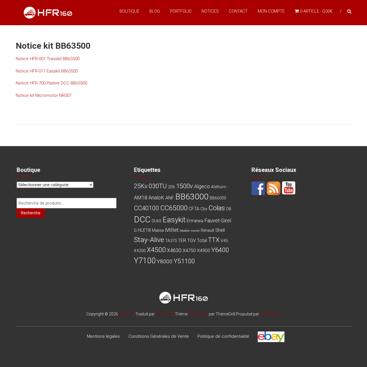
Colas (216, 208)
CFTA (194, 208)
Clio (203, 209)
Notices (210, 11)
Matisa (158, 230)
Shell (220, 230)
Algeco (202, 186)
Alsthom (218, 187)
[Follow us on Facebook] (258, 188)
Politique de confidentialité (223, 336)
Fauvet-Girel (217, 220)
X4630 (174, 250)
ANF (169, 198)
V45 (224, 240)
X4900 (203, 250)
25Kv (140, 186)
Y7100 (145, 260)
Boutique (129, 11)
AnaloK (156, 198)
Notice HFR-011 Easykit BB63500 (47, 71)
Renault (207, 230)
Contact (238, 11)
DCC (142, 219)
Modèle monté (190, 231)
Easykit (174, 220)
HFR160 (126, 314)
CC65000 (174, 208)
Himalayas (198, 314)
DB (228, 209)
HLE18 (144, 230)
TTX (214, 240)
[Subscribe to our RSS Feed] (273, 188)
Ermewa (195, 220)
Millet (172, 230)
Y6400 (220, 250)
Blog (154, 11)
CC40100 (146, 208)
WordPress (270, 314)
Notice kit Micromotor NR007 (43, 95)
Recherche (30, 213)
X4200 (140, 250)
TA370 (171, 240)
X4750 (189, 250)
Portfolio (181, 11)
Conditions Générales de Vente (158, 336)
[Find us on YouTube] (289, 188)
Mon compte (271, 11)
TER (182, 240)
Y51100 (184, 261)
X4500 (156, 250)
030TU (158, 186)
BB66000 (218, 198)
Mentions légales (103, 336)
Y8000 (165, 261)
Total (202, 240)
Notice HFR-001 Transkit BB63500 (47, 58)
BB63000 (191, 196)
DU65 (156, 221)
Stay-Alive (149, 239)
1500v (184, 186)
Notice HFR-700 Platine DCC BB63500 (51, 83)
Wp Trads (164, 314)
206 (171, 187)
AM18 (140, 198)
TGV (191, 240)
